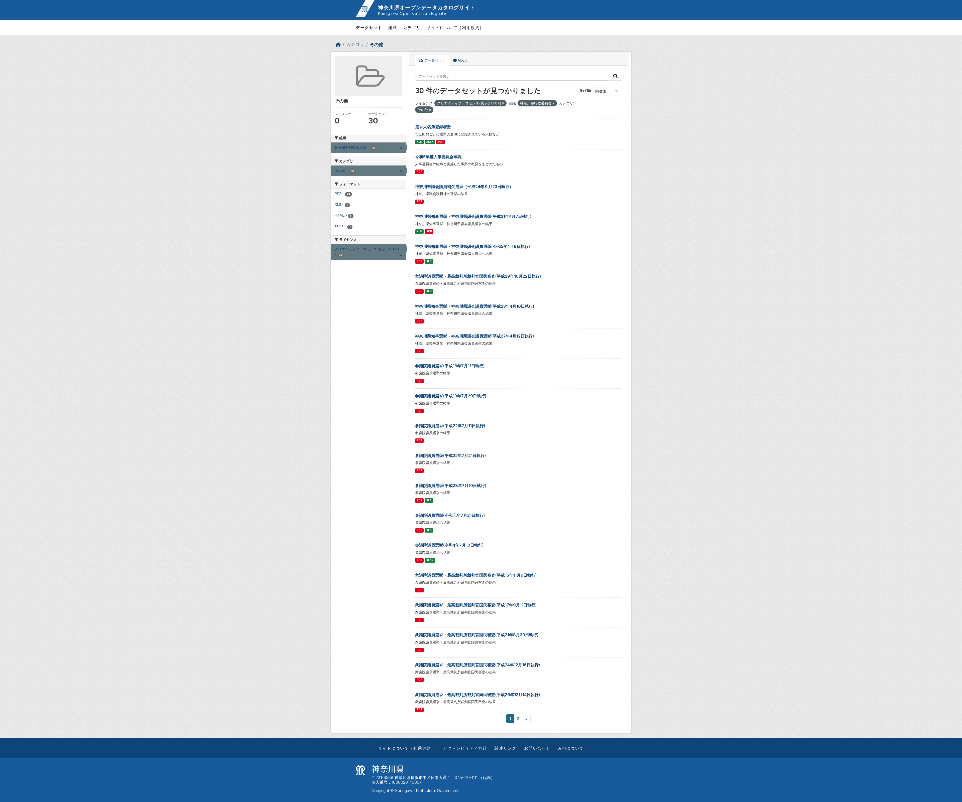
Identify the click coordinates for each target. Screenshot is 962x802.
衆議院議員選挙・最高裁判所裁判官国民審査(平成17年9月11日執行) (476, 604)
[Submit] (615, 76)
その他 (376, 44)
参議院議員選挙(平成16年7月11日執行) (450, 365)
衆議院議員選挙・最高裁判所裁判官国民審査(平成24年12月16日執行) (477, 664)
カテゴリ (412, 27)
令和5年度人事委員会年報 (438, 156)
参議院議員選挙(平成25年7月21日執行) (450, 455)
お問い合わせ (537, 748)
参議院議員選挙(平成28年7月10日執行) (451, 485)
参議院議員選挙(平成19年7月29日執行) (451, 395)
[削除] (503, 103)
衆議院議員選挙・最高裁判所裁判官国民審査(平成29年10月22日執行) (478, 276)
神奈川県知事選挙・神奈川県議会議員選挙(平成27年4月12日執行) (474, 336)
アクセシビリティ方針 (465, 748)
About (462, 60)
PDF (440, 141)
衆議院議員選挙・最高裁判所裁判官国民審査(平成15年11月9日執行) (476, 575)
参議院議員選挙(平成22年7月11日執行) (450, 425)
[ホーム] (338, 44)
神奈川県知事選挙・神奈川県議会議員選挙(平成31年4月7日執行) (473, 216)
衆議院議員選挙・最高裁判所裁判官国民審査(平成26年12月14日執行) (477, 694)
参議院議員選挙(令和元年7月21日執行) (450, 515)
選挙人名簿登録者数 (433, 126)
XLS (419, 141)
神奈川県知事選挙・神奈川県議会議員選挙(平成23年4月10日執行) (474, 306)
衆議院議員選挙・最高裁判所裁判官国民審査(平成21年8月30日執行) (477, 634)
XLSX (429, 141)
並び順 (584, 90)
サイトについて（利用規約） (455, 27)
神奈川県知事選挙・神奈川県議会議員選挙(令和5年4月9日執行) (472, 246)
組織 (392, 27)
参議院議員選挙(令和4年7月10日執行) (449, 545)
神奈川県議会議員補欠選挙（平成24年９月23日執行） (464, 186)
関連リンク (506, 748)
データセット (369, 27)
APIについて (571, 748)
